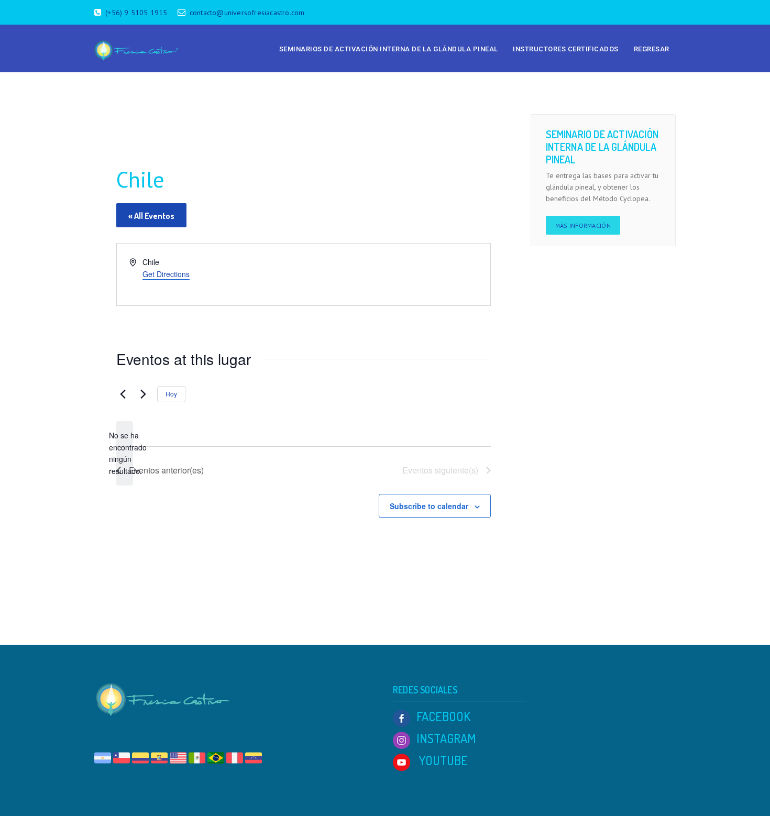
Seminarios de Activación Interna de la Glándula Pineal (388, 49)
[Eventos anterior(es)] (122, 394)
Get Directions (166, 274)
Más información (583, 225)
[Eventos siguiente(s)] (143, 394)
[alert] (124, 453)
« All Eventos (151, 216)
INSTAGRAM (446, 738)
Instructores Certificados (566, 49)
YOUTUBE (442, 760)
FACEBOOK (443, 716)
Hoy (171, 393)
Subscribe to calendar (429, 506)
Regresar (651, 49)
